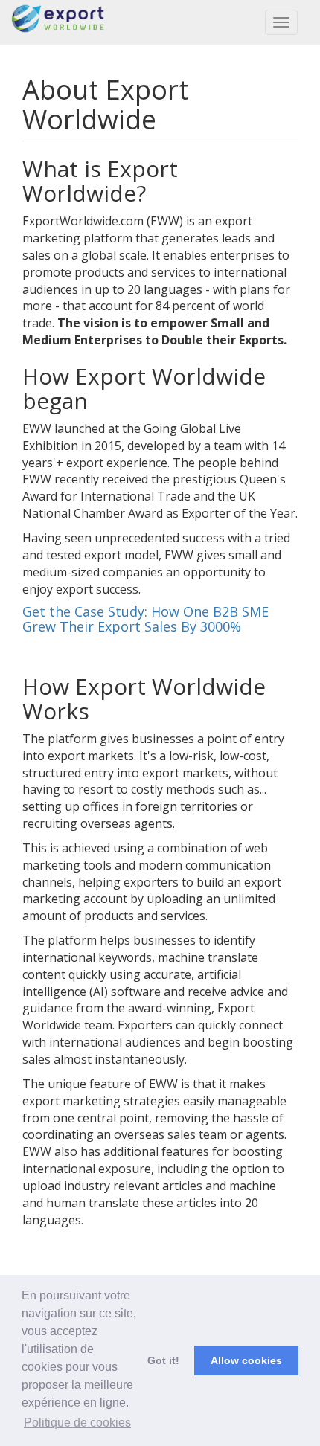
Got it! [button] (163, 1360)
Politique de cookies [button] (77, 1422)
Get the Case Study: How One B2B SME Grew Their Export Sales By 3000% (145, 618)
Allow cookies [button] (246, 1360)
